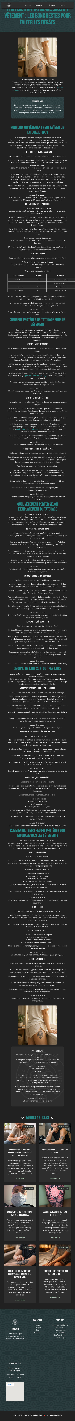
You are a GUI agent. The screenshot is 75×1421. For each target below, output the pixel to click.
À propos (52, 5)
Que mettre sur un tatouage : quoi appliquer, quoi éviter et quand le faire (20, 1274)
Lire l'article (20, 1178)
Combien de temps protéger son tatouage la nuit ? (55, 1272)
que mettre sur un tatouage (36, 375)
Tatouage (38, 5)
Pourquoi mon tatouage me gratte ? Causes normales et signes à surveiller (20, 1152)
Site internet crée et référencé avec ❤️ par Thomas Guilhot (37, 1415)
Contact (63, 5)
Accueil (28, 5)
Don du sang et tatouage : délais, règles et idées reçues (20, 1213)
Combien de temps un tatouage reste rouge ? (55, 1213)
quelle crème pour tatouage (27, 429)
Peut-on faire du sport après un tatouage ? (55, 1151)
